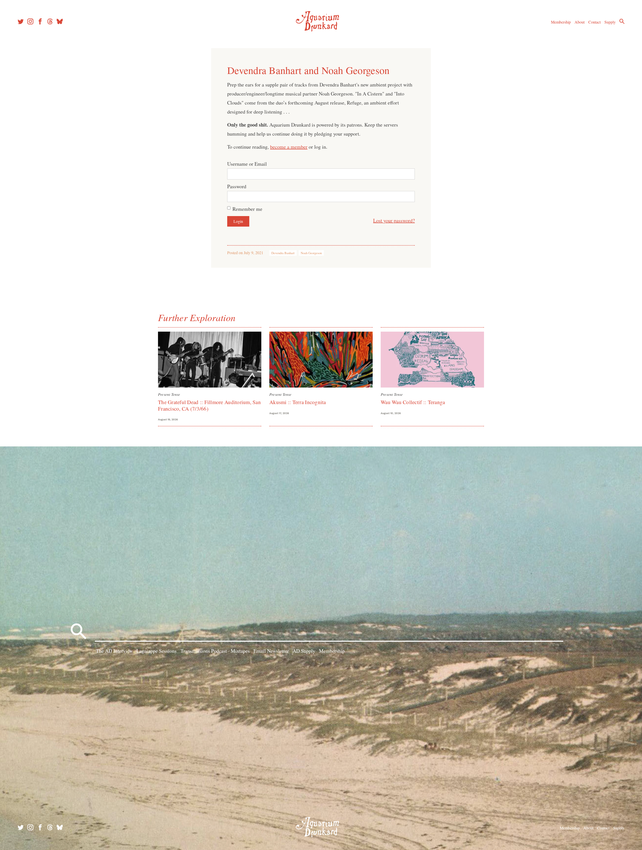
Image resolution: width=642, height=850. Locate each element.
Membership (561, 22)
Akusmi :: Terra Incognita (297, 402)
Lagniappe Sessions (156, 650)
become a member (288, 146)
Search (621, 21)
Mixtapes (240, 650)
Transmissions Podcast (204, 650)
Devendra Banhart (283, 253)
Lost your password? (394, 220)
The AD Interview (114, 650)
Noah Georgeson (311, 253)
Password (236, 186)
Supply (610, 22)
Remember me (247, 209)
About (580, 22)
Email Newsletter (271, 650)
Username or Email (247, 163)
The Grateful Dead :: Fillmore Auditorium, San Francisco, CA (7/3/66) (209, 405)
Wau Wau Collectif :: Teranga (413, 402)
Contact (594, 22)
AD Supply (304, 650)
